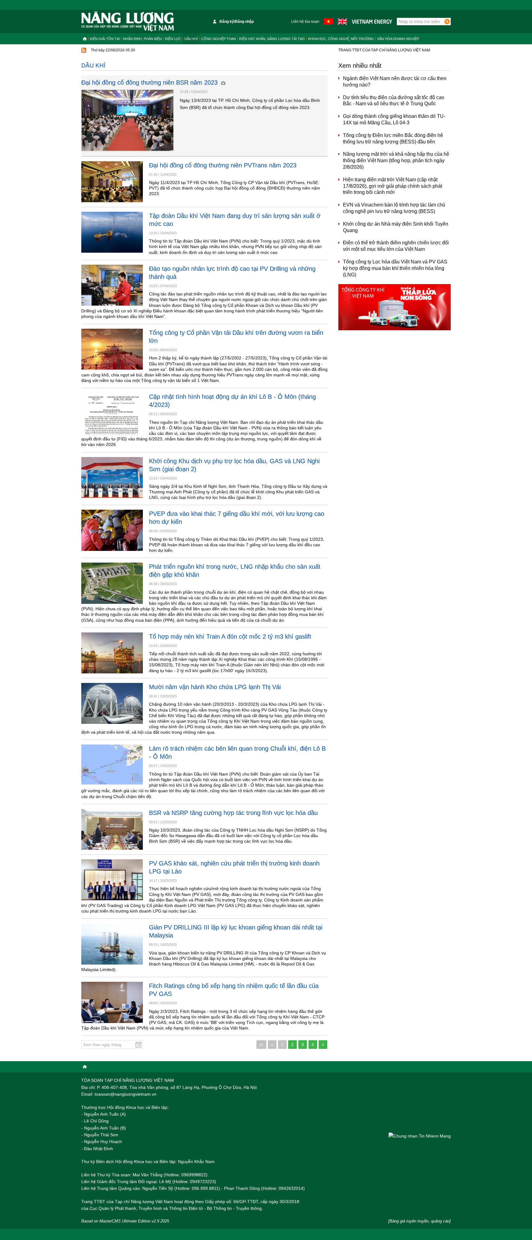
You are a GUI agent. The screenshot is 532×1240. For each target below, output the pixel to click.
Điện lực (173, 39)
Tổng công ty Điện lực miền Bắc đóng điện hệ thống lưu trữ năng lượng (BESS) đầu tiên (393, 138)
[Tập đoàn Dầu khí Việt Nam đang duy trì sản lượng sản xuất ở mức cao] (112, 232)
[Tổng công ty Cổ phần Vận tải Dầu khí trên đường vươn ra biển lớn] (112, 349)
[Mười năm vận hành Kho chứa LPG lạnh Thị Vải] (112, 703)
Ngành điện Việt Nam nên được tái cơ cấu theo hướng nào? (394, 81)
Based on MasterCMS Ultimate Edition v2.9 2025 (125, 1221)
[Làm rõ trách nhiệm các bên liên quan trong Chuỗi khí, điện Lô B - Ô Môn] (112, 764)
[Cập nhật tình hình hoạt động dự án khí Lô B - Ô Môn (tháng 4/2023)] (112, 413)
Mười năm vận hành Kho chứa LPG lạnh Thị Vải (215, 687)
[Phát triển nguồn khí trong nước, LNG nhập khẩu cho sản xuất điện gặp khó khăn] (112, 583)
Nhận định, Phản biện (142, 39)
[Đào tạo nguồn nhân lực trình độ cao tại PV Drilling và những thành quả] (112, 285)
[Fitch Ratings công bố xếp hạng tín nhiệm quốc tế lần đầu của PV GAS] (112, 1002)
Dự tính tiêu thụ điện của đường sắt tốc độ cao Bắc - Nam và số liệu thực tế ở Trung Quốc (393, 100)
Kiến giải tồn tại (105, 39)
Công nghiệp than (218, 39)
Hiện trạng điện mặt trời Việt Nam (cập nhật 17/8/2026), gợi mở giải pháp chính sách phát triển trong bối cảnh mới (392, 186)
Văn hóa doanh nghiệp (398, 39)
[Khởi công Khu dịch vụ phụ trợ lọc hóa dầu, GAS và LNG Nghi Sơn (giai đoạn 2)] (112, 477)
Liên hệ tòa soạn (305, 21)
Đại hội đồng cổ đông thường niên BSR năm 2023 (150, 82)
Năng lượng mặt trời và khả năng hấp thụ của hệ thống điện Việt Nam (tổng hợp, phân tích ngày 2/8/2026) (396, 160)
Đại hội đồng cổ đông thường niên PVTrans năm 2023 (222, 165)
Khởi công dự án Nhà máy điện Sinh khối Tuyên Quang (395, 227)
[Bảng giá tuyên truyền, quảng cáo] (419, 1221)
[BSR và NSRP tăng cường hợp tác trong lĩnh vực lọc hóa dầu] (112, 829)
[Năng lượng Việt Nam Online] (127, 21)
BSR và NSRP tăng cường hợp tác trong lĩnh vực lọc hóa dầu (233, 812)
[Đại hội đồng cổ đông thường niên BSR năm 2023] (127, 120)
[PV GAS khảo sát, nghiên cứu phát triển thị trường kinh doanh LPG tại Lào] (112, 879)
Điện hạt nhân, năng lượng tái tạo (272, 39)
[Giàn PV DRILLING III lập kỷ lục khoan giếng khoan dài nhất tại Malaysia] (112, 943)
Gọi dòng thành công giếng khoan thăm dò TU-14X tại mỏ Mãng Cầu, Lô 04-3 (394, 119)
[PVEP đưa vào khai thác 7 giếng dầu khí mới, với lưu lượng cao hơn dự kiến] (112, 530)
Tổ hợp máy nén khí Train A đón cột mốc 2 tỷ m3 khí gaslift (230, 636)
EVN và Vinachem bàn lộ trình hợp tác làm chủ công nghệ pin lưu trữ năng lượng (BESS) (394, 208)
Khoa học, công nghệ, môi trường (341, 39)
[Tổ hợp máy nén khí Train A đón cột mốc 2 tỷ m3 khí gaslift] (112, 652)
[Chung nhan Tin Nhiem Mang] (420, 1135)
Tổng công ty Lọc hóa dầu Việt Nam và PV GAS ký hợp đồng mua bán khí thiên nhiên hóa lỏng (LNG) (395, 268)
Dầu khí (191, 39)
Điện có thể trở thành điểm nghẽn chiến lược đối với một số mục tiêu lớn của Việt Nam (396, 246)
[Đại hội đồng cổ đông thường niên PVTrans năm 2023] (112, 181)
